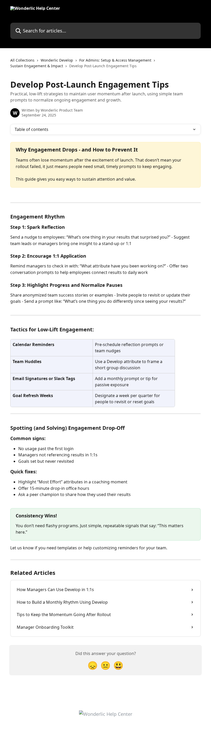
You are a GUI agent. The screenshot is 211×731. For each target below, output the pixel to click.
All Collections (22, 60)
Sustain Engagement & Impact (36, 65)
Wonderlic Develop (57, 60)
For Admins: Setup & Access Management (115, 60)
